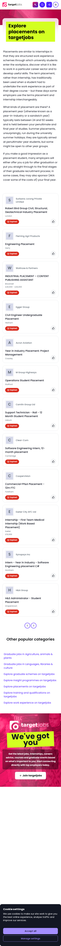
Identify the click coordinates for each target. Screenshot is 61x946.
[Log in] (49, 4)
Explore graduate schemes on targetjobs (29, 674)
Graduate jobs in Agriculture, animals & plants (28, 656)
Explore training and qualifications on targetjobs (27, 694)
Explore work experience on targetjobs (27, 702)
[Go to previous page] (27, 625)
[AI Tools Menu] (35, 4)
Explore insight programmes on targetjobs (30, 680)
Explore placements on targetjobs (25, 686)
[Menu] (55, 4)
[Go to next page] (33, 625)
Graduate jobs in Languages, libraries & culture (28, 666)
